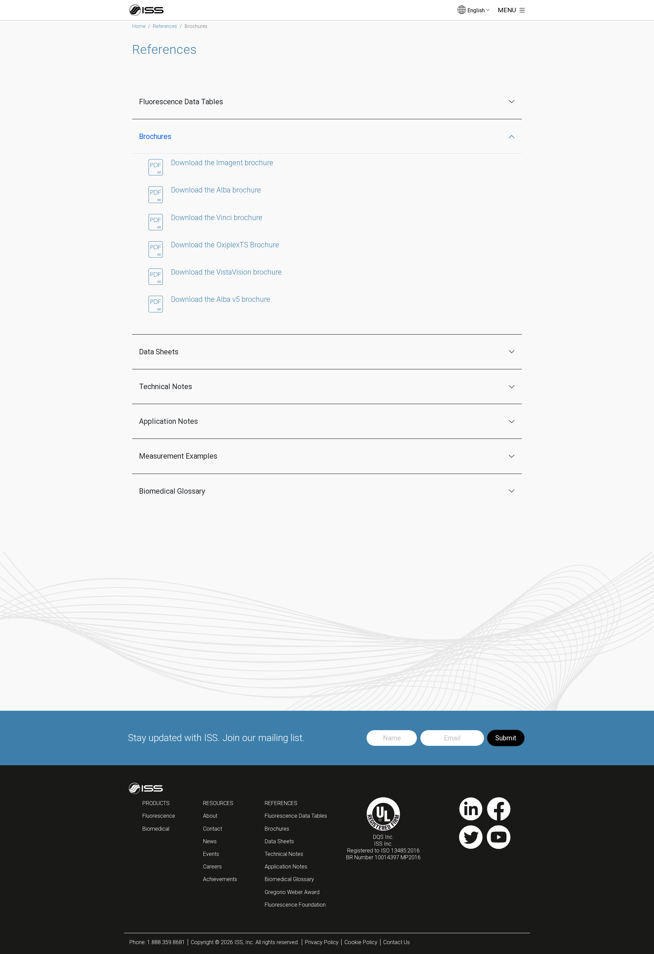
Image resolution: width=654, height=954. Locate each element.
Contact (212, 829)
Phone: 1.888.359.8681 (157, 942)
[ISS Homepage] (146, 10)
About (210, 816)
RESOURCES (218, 803)
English (476, 10)
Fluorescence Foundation (295, 905)
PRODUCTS (156, 803)
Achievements (220, 879)
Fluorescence (158, 816)
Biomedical (155, 829)
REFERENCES (281, 803)
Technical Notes (165, 386)
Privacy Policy (322, 942)
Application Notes (168, 421)
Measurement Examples (178, 456)
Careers (212, 866)
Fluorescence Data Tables (181, 101)
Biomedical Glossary (172, 491)
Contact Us (396, 942)
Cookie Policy (360, 942)
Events (211, 854)
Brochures (155, 136)
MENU (508, 10)
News (210, 841)
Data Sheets (158, 352)
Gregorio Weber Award (292, 892)
